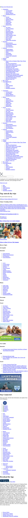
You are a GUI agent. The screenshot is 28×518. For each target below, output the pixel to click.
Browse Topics (9, 467)
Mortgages (8, 20)
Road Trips (8, 39)
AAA (4, 263)
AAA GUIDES (6, 474)
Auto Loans (8, 18)
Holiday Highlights (7, 272)
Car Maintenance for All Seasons (13, 76)
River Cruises (9, 37)
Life (4, 413)
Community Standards (11, 470)
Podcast (4, 58)
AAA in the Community (11, 55)
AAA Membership (7, 81)
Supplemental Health (7, 294)
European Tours (9, 31)
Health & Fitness (9, 50)
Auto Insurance (9, 42)
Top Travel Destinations (11, 63)
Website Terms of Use (8, 514)
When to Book (6, 321)
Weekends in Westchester (11, 66)
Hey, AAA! (5, 80)
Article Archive (9, 466)
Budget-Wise (9, 24)
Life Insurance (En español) (12, 68)
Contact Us (5, 468)
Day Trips (8, 30)
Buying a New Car (10, 79)
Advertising (5, 472)
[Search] (0, 172)
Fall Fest (5, 267)
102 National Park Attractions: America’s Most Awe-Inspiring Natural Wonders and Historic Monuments (15, 366)
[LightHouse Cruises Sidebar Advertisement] (11, 391)
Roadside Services (7, 429)
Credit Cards (8, 22)
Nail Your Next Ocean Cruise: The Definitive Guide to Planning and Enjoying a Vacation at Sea (15, 371)
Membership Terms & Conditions (10, 516)
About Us (5, 464)
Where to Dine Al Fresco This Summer (9, 242)
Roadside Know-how (11, 14)
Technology (8, 53)
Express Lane (6, 265)
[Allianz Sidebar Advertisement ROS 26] (11, 340)
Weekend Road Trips (10, 72)
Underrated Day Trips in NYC (13, 70)
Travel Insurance (9, 46)
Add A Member (9, 85)
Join (7, 83)
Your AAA (5, 463)
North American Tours (11, 35)
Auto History (9, 11)
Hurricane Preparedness (11, 77)
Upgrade (8, 86)
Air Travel (8, 27)
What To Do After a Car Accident (13, 64)
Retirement (8, 23)
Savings (7, 17)
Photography (6, 277)
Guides (4, 59)
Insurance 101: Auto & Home (12, 74)
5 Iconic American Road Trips (10, 364)
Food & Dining (9, 49)
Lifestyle (5, 48)
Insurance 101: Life (10, 67)
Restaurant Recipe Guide (8, 356)
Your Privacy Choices (8, 513)
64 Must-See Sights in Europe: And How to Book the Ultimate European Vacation (15, 369)
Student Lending (9, 19)
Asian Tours (5, 307)
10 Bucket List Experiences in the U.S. (9, 214)
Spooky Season (6, 278)
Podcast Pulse (9, 54)
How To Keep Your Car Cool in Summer (10, 221)
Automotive (5, 9)
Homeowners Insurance (11, 44)
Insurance (5, 41)
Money (4, 15)
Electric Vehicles (9, 13)
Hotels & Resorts (9, 32)
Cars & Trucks (9, 10)
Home (7, 52)
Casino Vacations (10, 28)
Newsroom (5, 471)
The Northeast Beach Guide (12, 71)
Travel (4, 26)
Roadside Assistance (10, 88)
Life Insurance (9, 45)
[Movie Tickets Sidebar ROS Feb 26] (8, 199)
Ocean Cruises (9, 36)
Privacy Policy (6, 512)
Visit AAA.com (3, 182)
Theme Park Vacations (11, 40)
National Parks (9, 33)
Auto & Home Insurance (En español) (14, 75)
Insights (4, 274)
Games (7, 57)
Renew (7, 84)
